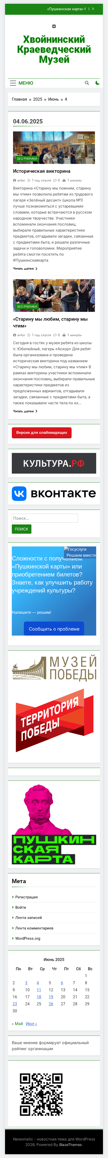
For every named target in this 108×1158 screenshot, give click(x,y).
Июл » (31, 1023)
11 (39, 990)
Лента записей (28, 917)
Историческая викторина (41, 171)
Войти (20, 907)
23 (15, 1004)
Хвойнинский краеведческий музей (54, 49)
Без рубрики (27, 158)
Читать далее (23, 268)
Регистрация (26, 897)
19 (51, 997)
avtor (21, 180)
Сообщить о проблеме (54, 629)
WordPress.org (27, 938)
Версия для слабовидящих (41, 432)
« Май (17, 1023)
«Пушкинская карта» (65, 9)
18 (39, 997)
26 (51, 1004)
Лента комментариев (34, 928)
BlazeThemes (70, 1144)
